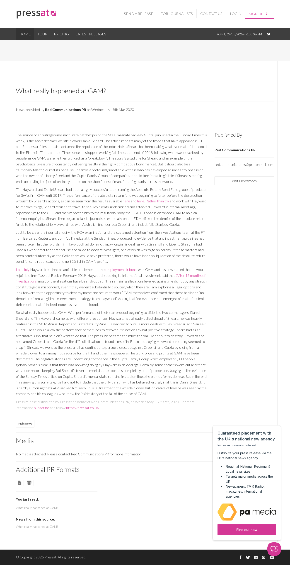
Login (236, 13)
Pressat (50, 557)
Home (25, 34)
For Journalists (177, 13)
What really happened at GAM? (37, 526)
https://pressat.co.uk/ (82, 407)
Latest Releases (91, 34)
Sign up (256, 14)
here (126, 201)
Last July (22, 269)
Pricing (61, 34)
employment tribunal (121, 269)
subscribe (41, 407)
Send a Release (138, 13)
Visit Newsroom (244, 181)
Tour (42, 34)
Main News (25, 423)
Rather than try (157, 201)
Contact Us (211, 13)
